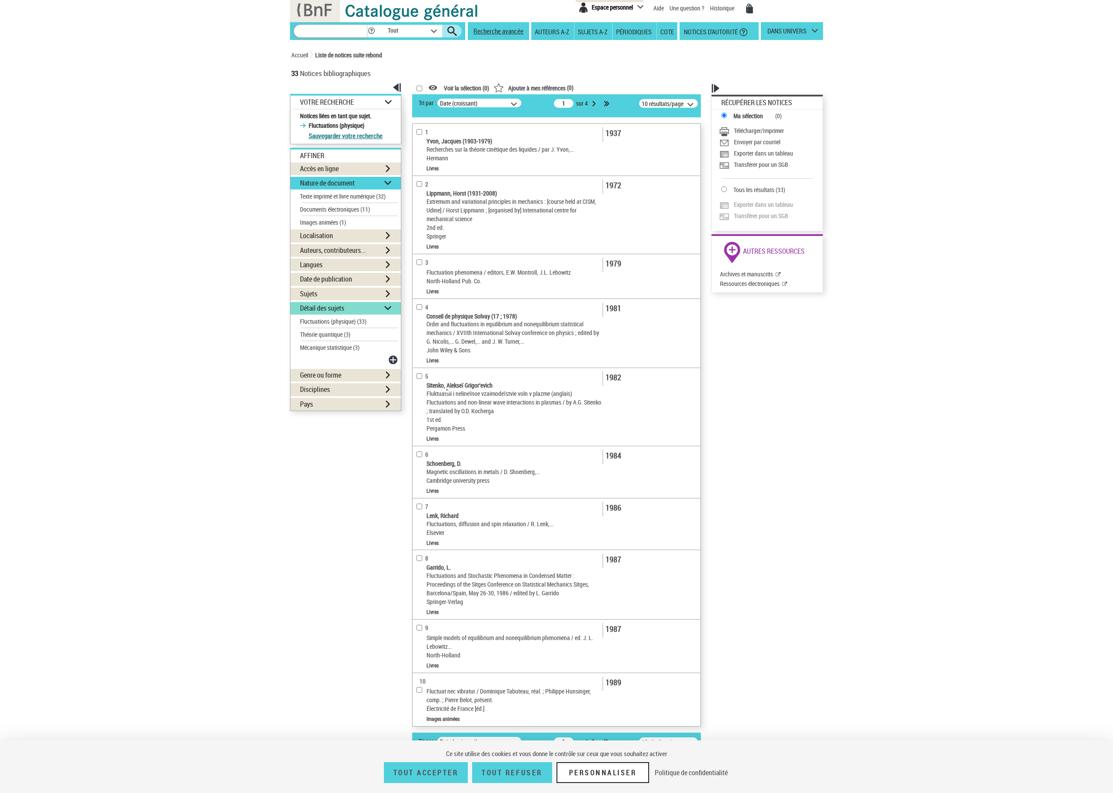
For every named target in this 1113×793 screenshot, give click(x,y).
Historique (723, 8)
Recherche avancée (498, 31)
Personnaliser (603, 772)
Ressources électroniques (750, 283)
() (540, 87)
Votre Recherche (327, 102)
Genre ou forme (320, 375)
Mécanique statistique (330, 347)
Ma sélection (748, 116)
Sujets (308, 294)
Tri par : (427, 103)
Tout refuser (512, 772)
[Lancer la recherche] (452, 31)
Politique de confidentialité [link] (691, 772)
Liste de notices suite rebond (348, 55)
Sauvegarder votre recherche (346, 135)
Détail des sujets (322, 308)
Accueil (299, 55)
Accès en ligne (319, 168)
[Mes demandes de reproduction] (749, 8)
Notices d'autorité (710, 31)
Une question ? (688, 8)
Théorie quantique (325, 334)
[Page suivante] (594, 103)
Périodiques (634, 31)
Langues (311, 264)
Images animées (323, 222)
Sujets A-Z (592, 31)
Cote (667, 31)
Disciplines (315, 389)
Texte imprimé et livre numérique (343, 196)
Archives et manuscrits (746, 274)
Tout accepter (426, 772)
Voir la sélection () (466, 88)
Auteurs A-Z (552, 31)
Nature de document (327, 183)
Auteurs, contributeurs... (333, 250)
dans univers (786, 33)
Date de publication (326, 279)
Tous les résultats (753, 190)
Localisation (316, 235)
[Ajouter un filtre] (394, 360)
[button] (371, 31)
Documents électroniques (335, 209)
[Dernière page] (607, 103)
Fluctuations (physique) (333, 321)
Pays (306, 404)
